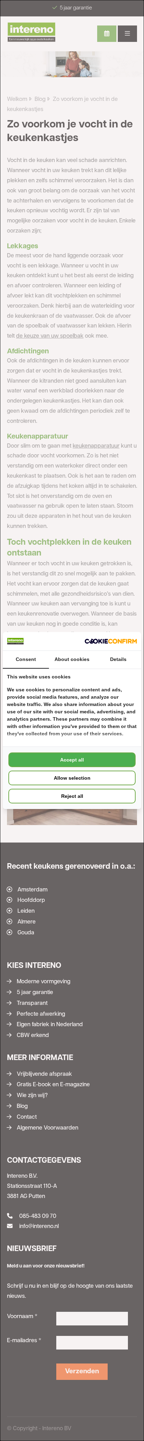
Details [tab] (118, 659)
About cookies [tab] (72, 659)
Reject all (72, 796)
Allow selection (72, 778)
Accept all (72, 760)
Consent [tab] (26, 659)
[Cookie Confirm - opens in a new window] (111, 641)
